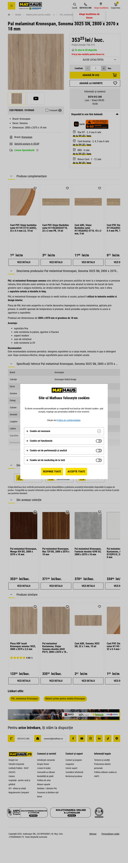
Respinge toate (52, 471)
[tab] (64, 431)
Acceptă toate (76, 471)
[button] (38, 431)
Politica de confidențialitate (69, 420)
